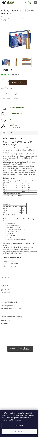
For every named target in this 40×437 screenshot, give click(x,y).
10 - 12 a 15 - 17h (6, 323)
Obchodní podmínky (7, 306)
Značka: (7, 21)
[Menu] (35, 3)
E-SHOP (13, 261)
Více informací (16, 420)
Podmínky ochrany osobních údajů (11, 308)
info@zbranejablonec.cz (11, 290)
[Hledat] (25, 3)
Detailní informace (6, 88)
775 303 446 (7, 293)
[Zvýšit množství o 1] (8, 81)
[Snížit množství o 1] (8, 84)
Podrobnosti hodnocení (26, 19)
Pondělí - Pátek (5, 321)
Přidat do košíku (19, 83)
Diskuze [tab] (10, 133)
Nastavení (19, 425)
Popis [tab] (4, 133)
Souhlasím (19, 432)
